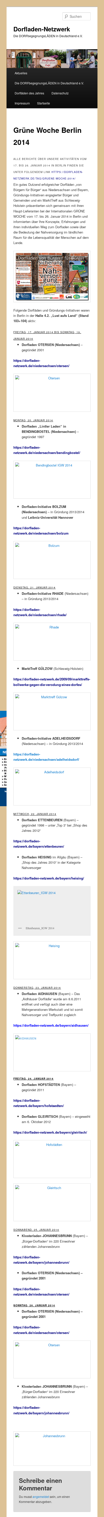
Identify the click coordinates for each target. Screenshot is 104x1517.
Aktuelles (21, 73)
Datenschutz (60, 93)
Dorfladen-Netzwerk (41, 29)
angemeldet (41, 1496)
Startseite (43, 103)
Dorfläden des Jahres (29, 93)
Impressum (22, 103)
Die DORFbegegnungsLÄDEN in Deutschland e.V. (49, 83)
